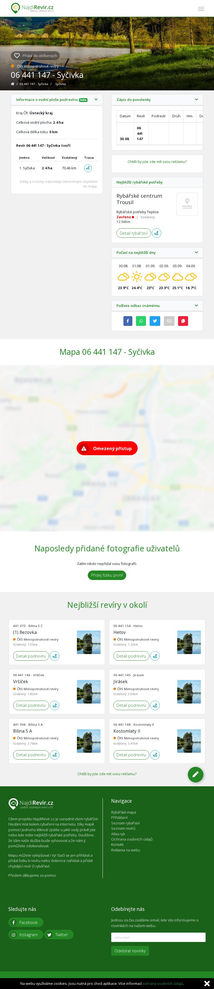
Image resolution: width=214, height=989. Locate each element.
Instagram (29, 934)
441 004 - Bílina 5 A (28, 724)
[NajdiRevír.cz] (32, 8)
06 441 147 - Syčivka (34, 84)
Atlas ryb (118, 833)
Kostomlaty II (126, 731)
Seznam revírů (123, 828)
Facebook (29, 922)
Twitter (61, 934)
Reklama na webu (125, 849)
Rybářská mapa (123, 812)
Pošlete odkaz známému (138, 306)
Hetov (119, 632)
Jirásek (120, 681)
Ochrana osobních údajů (132, 839)
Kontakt (117, 844)
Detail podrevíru (31, 656)
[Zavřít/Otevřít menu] (201, 8)
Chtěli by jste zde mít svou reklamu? (157, 161)
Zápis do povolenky (133, 100)
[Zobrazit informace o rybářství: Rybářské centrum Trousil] (187, 204)
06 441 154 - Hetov (128, 626)
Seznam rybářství (125, 823)
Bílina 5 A (22, 731)
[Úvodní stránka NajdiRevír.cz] (13, 84)
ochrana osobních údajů (163, 983)
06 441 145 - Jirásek (128, 675)
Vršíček (20, 681)
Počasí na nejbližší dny (136, 253)
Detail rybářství (134, 233)
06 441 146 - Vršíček (28, 675)
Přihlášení (119, 817)
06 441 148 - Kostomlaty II (133, 724)
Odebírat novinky (130, 950)
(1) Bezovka (25, 632)
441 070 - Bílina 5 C (28, 626)
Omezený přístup (112, 448)
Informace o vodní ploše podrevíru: (51, 100)
